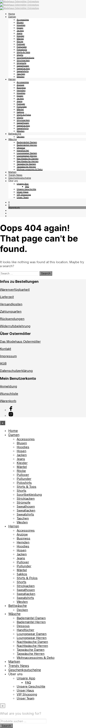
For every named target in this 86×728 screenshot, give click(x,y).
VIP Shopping (24, 194)
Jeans (19, 33)
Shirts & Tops (23, 52)
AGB (3, 363)
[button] (9, 202)
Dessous (21, 147)
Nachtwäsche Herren (27, 161)
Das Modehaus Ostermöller (20, 341)
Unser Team (23, 197)
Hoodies (21, 25)
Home (11, 13)
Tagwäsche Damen (26, 163)
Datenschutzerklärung (16, 370)
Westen (20, 76)
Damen (12, 16)
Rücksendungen (12, 319)
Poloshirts (22, 49)
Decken (20, 136)
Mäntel (20, 38)
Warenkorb (8, 401)
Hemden (21, 90)
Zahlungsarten (11, 311)
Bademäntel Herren (27, 144)
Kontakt (5, 349)
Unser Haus (22, 191)
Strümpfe (21, 63)
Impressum (8, 356)
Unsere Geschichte (26, 189)
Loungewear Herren (27, 155)
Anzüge (20, 84)
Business (21, 87)
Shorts (20, 54)
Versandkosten (11, 304)
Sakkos (20, 112)
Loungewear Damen (27, 153)
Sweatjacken (23, 68)
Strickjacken (23, 60)
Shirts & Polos (24, 114)
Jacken (20, 30)
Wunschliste (9, 393)
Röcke (20, 41)
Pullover (21, 44)
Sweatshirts (23, 71)
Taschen (21, 73)
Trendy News (15, 175)
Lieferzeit (7, 297)
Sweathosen (23, 65)
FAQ (27, 186)
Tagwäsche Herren (26, 166)
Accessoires (23, 19)
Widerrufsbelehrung (15, 326)
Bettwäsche (14, 133)
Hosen (20, 27)
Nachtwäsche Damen (27, 158)
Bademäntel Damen (27, 142)
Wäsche (12, 139)
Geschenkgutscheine (19, 177)
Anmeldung (8, 386)
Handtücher (23, 150)
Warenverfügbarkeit (15, 289)
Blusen (20, 22)
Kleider (20, 35)
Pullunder (22, 46)
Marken (12, 172)
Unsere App (23, 183)
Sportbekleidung (25, 57)
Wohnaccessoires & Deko (30, 169)
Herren (11, 79)
